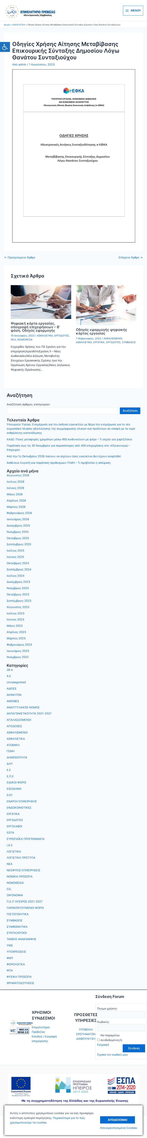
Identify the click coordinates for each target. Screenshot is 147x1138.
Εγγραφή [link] (103, 1044)
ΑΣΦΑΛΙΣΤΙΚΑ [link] (45, 335)
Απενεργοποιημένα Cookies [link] (118, 1128)
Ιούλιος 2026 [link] (15, 481)
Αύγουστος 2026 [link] (18, 475)
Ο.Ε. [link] (9, 889)
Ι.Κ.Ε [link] (10, 845)
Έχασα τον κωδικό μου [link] (112, 1054)
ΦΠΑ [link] (10, 970)
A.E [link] (9, 676)
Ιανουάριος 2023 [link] (18, 651)
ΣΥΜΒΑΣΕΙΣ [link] (129, 342)
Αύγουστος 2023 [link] (18, 607)
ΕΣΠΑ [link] (10, 832)
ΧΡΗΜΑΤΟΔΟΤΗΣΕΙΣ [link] (20, 983)
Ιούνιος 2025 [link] (15, 557)
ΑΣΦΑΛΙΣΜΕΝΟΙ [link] (113, 338)
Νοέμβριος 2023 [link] (18, 588)
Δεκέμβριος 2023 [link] (18, 582)
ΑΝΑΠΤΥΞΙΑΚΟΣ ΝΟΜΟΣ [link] (23, 707)
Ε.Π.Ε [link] (10, 776)
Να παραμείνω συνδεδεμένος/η (111, 1038)
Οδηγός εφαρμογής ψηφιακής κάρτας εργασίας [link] (101, 331)
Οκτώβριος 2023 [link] (18, 594)
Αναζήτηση (130, 410)
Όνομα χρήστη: (107, 1008)
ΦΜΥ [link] (10, 958)
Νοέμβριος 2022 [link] (18, 657)
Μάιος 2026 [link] (15, 494)
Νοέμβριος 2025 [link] (18, 532)
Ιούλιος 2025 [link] (15, 550)
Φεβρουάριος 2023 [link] (19, 644)
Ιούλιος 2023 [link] (15, 613)
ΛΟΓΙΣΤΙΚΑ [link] (14, 851)
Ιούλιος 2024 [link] (15, 575)
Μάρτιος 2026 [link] (16, 507)
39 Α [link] (10, 670)
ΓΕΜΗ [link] (11, 751)
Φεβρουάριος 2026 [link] (19, 513)
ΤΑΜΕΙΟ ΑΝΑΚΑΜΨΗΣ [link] (21, 939)
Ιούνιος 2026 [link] (15, 488)
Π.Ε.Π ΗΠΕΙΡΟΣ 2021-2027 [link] (24, 901)
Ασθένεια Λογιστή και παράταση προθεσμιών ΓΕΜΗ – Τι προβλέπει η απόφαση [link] (59, 463)
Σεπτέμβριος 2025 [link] (19, 544)
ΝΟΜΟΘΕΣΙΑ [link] (25, 339)
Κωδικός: (103, 1022)
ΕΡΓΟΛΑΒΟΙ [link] (14, 826)
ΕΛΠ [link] (9, 795)
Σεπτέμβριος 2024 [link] (19, 569)
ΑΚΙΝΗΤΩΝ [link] (14, 695)
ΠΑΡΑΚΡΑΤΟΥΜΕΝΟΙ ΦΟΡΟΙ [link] (25, 908)
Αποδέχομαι (117, 1120)
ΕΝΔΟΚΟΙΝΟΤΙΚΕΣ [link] (19, 807)
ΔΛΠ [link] (10, 763)
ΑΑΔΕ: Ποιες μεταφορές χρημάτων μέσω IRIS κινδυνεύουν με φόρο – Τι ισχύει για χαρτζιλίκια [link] (69, 439)
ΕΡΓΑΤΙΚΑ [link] (99, 342)
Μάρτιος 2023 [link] (16, 638)
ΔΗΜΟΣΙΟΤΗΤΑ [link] (17, 757)
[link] (5, 47)
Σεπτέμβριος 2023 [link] (19, 600)
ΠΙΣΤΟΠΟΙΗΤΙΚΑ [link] (18, 914)
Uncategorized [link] (16, 682)
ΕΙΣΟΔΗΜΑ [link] (14, 788)
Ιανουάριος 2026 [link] (18, 519)
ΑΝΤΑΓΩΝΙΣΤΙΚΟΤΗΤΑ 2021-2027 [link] (29, 713)
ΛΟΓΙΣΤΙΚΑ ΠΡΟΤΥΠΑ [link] (21, 857)
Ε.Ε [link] (9, 770)
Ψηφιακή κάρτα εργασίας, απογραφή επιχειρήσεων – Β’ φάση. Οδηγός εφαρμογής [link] (35, 326)
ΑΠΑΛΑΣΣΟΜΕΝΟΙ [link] (19, 720)
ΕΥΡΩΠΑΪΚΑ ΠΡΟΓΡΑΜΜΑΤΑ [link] (26, 839)
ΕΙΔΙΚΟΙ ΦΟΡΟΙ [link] (16, 782)
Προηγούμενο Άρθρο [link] (19, 257)
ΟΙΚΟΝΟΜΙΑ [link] (15, 895)
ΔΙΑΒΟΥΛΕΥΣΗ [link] (86, 1038)
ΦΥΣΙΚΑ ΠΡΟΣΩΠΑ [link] (19, 976)
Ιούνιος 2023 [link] (15, 619)
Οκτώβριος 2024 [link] (18, 563)
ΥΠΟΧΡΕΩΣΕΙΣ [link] (16, 951)
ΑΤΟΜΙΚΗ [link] (13, 745)
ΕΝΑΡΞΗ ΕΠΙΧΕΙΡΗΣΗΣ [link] (22, 801)
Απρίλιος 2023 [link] (16, 632)
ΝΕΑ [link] (13, 339)
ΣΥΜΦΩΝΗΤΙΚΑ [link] (17, 926)
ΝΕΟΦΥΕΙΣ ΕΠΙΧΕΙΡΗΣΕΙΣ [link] (23, 870)
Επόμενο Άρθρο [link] (131, 257)
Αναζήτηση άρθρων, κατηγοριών (28, 404)
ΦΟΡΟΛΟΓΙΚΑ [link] (16, 964)
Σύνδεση (134, 1048)
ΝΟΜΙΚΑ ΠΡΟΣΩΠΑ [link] (20, 876)
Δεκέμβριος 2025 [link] (18, 525)
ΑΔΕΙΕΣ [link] (11, 688)
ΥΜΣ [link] (10, 945)
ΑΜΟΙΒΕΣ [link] (13, 701)
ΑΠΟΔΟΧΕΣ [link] (14, 726)
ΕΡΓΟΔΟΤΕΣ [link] (61, 335)
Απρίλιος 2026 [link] (16, 500)
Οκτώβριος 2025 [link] (18, 538)
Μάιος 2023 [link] (15, 625)
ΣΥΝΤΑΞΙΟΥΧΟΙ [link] (17, 933)
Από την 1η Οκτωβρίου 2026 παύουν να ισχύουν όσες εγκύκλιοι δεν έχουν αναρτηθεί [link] (64, 456)
